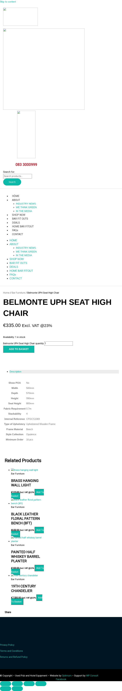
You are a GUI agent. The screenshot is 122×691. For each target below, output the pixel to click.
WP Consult (92, 675)
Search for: (9, 171)
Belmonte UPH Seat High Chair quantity (23, 343)
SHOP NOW (18, 214)
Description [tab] (15, 371)
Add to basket (19, 349)
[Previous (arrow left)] (5, 688)
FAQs (15, 230)
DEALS (16, 222)
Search (12, 181)
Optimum (66, 675)
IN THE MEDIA (24, 211)
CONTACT (17, 234)
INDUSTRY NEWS (26, 203)
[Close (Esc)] (40, 683)
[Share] (29, 683)
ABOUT (16, 200)
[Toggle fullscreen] (17, 683)
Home (6, 292)
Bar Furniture (18, 292)
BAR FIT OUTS (20, 218)
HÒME (15, 196)
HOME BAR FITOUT (23, 226)
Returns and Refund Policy (13, 657)
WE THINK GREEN (26, 207)
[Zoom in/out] (5, 683)
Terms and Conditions (11, 650)
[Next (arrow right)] (17, 688)
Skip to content (8, 1)
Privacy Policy (7, 644)
